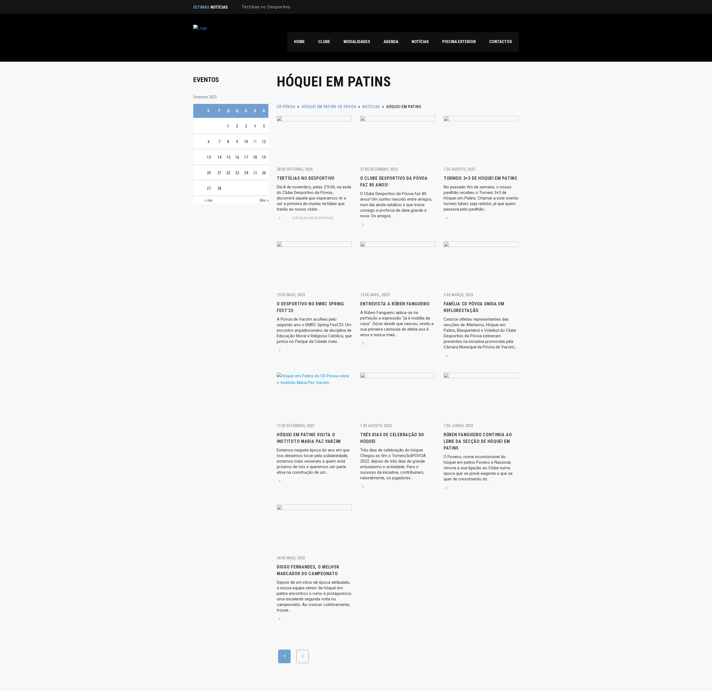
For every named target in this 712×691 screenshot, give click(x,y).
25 (255, 172)
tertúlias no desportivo (312, 218)
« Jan (208, 200)
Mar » (264, 200)
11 (255, 141)
